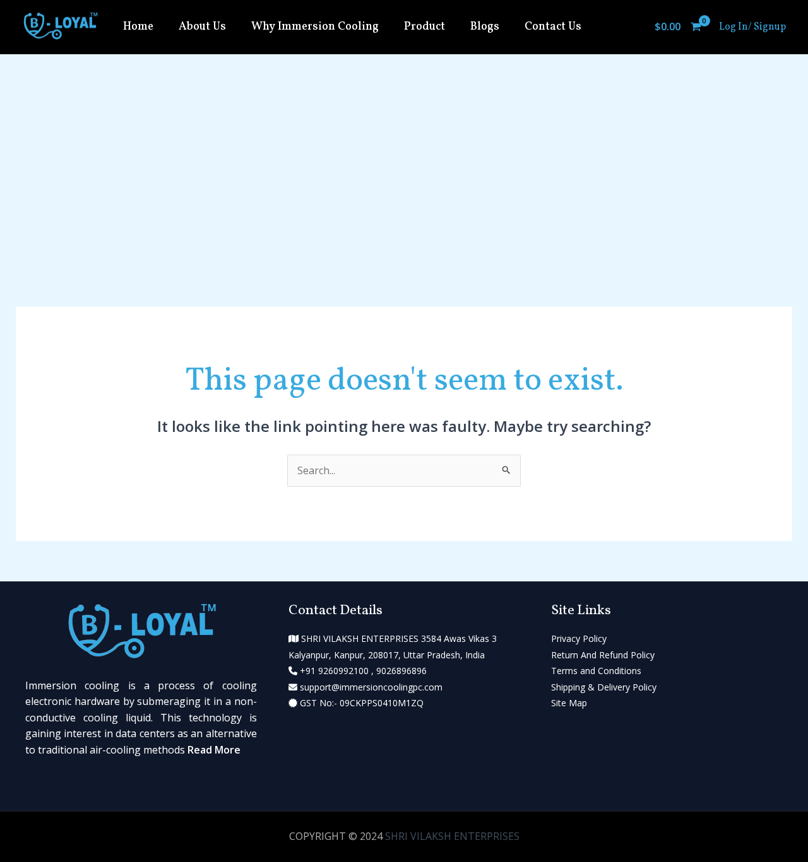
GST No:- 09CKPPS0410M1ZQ (360, 703)
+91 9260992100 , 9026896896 (362, 671)
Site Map (569, 703)
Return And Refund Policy (603, 655)
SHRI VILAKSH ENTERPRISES (452, 836)
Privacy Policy (579, 638)
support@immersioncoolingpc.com (370, 687)
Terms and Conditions (596, 671)
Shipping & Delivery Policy (603, 687)
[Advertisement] (404, 149)
